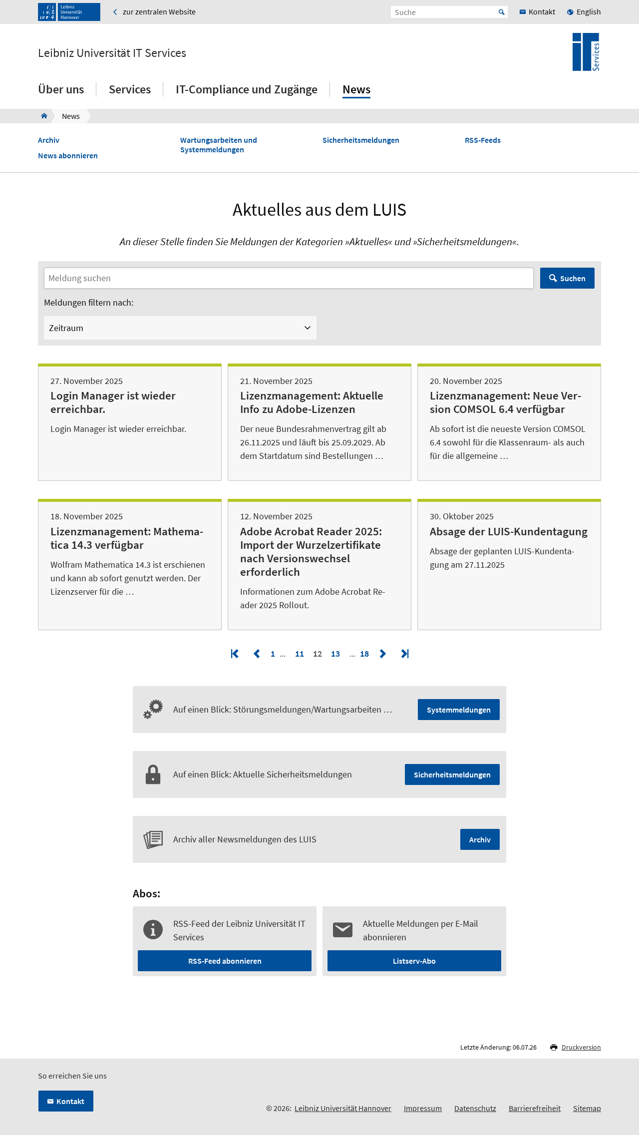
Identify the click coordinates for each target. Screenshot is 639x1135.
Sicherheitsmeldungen (360, 140)
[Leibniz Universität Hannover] (69, 12)
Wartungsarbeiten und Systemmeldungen (218, 144)
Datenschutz (475, 1108)
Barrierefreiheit (535, 1108)
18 (365, 653)
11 (299, 653)
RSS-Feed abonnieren (225, 961)
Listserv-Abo (414, 961)
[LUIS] (41, 116)
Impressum (423, 1108)
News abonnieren (68, 155)
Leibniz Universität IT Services (112, 53)
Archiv (48, 140)
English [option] (589, 11)
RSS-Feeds (483, 140)
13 (335, 653)
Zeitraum (66, 328)
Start (502, 12)
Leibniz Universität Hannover (343, 1108)
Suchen (573, 278)
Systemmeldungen (459, 710)
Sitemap (587, 1108)
